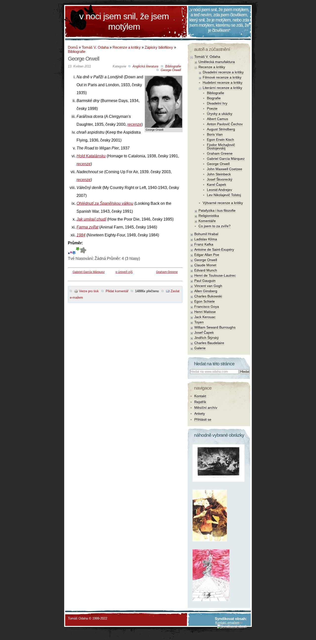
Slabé (69, 251)
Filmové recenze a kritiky (222, 77)
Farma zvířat (87, 227)
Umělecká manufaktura (216, 62)
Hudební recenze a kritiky (222, 82)
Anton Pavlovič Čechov (225, 124)
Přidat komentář (117, 291)
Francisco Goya (206, 307)
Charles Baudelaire (209, 343)
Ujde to (71, 251)
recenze (134, 124)
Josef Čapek (204, 332)
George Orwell (171, 70)
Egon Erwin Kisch (220, 140)
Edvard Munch (205, 270)
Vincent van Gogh (208, 286)
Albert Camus (217, 119)
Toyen (199, 322)
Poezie (212, 108)
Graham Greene (167, 272)
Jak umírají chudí (91, 219)
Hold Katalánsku (91, 156)
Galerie (200, 348)
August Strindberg (221, 129)
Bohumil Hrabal (206, 234)
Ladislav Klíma (205, 239)
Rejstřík (200, 402)
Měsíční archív (205, 408)
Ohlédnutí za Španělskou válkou (105, 203)
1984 (81, 235)
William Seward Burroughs (215, 327)
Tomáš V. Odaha (95, 47)
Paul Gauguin (205, 281)
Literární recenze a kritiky (222, 88)
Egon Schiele (204, 301)
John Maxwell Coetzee (224, 169)
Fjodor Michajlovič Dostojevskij (221, 146)
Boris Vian (215, 134)
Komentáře (207, 221)
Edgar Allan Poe (206, 255)
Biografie (214, 98)
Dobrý (74, 251)
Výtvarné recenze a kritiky (223, 203)
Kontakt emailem (227, 622)
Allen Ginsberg (205, 291)
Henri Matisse (205, 312)
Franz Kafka (203, 244)
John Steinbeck (219, 174)
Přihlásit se (202, 419)
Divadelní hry (217, 103)
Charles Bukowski (208, 296)
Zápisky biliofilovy (159, 47)
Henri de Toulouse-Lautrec (215, 275)
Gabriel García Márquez (89, 272)
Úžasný (83, 251)
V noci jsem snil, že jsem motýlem (124, 21)
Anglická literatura (145, 66)
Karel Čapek (216, 184)
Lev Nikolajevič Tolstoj (224, 195)
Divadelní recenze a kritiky (223, 72)
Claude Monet (205, 265)
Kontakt (200, 396)
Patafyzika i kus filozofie (217, 210)
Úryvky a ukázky (219, 114)
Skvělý (78, 251)
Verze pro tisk (89, 291)
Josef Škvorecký (219, 179)
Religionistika (208, 216)
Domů (73, 47)
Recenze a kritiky (127, 47)
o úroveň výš (124, 272)
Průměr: (75, 243)
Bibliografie (76, 51)
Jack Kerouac (205, 317)
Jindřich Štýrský (206, 338)
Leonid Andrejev (219, 190)
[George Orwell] (163, 80)
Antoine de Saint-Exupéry (214, 249)
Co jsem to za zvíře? (214, 226)
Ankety (199, 413)
